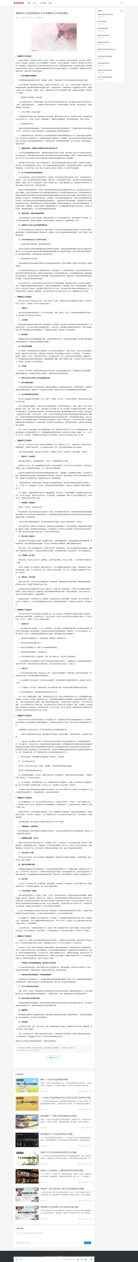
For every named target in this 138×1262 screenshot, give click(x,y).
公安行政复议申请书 (103, 63)
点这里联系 (55, 1048)
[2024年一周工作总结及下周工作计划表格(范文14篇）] (27, 1194)
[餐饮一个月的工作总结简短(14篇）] (27, 1085)
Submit (87, 1242)
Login (22, 1242)
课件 (50, 3)
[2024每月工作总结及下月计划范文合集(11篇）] (27, 1213)
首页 (29, 3)
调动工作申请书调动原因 (105, 77)
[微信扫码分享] (78, 1259)
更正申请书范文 (102, 21)
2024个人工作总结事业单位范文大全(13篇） (59, 1152)
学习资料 (43, 3)
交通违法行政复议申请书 (105, 70)
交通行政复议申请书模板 (105, 56)
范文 (34, 3)
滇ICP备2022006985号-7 (88, 1256)
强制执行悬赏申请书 (103, 35)
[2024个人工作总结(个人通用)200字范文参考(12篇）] (27, 1176)
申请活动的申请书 (103, 28)
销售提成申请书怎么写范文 (105, 14)
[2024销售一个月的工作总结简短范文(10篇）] (27, 1121)
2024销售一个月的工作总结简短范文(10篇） (59, 1116)
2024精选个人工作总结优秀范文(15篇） (57, 1134)
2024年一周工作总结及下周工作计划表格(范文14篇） (63, 1189)
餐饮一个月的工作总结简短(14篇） (55, 1079)
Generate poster (70, 1259)
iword (17, 17)
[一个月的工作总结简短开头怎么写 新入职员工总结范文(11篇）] (27, 1103)
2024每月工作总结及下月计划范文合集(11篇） (60, 1207)
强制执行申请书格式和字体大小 (107, 49)
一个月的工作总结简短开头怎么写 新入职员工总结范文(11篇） (66, 1098)
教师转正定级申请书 (103, 42)
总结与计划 (40, 17)
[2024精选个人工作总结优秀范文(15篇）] (27, 1140)
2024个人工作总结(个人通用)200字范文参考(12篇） (62, 1170)
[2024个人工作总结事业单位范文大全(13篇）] (27, 1158)
